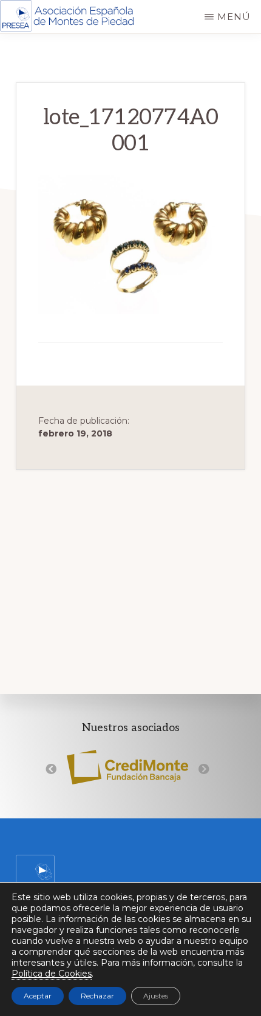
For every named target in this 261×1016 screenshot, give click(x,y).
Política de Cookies (52, 973)
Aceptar (38, 995)
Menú (234, 16)
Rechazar (97, 995)
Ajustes (155, 995)
